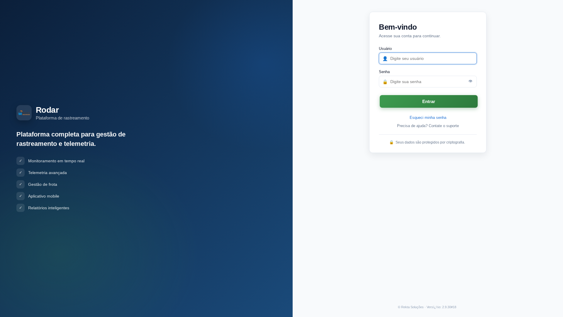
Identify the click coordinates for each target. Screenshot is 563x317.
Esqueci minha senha (428, 117)
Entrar (428, 101)
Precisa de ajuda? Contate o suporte (428, 126)
